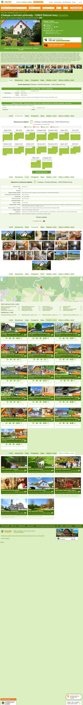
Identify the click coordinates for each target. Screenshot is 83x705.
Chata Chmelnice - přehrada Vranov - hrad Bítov (13, 376)
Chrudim (13, 17)
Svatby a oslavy (74, 10)
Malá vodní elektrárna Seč (27, 308)
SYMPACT (7, 538)
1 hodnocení (25, 367)
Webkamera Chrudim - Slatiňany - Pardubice (71, 314)
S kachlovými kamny (58, 10)
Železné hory (65, 307)
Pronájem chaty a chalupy (6, 535)
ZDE (21, 338)
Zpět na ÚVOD (78, 525)
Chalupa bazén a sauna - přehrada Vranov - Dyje (40, 397)
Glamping (80, 10)
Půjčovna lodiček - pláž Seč (27, 310)
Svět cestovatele (41, 535)
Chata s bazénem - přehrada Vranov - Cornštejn (66, 333)
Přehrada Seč (3, 308)
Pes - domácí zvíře (14, 10)
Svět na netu (34, 535)
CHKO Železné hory (46, 306)
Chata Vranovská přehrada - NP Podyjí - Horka (39, 376)
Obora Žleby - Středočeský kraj (36, 469)
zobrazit (34, 43)
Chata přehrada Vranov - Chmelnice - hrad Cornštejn (41, 354)
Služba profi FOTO (30, 525)
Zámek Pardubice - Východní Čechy (10, 511)
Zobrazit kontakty (22, 330)
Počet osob (58, 5)
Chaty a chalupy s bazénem (17, 535)
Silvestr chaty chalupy (27, 535)
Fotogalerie (35, 80)
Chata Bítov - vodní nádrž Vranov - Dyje (11, 333)
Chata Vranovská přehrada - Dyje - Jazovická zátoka (41, 418)
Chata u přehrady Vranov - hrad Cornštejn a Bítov (67, 354)
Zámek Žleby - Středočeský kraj (63, 469)
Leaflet (70, 301)
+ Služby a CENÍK (8, 699)
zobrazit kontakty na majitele (63, 40)
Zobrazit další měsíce (41, 172)
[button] (41, 287)
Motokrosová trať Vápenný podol (69, 308)
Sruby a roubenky (49, 10)
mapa (41, 17)
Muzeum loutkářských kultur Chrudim (10, 490)
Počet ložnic (65, 5)
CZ (79, 2)
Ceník (11, 80)
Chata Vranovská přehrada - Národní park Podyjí (13, 354)
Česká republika (11, 12)
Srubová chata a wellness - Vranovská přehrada (13, 418)
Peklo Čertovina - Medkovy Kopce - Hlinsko (65, 490)
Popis (27, 80)
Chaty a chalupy (4, 12)
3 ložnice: (48, 25)
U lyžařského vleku (67, 10)
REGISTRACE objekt (67, 2)
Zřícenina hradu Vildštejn (26, 307)
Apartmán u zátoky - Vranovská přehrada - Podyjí (13, 397)
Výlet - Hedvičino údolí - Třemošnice (10, 469)
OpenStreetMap (75, 301)
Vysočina (16, 12)
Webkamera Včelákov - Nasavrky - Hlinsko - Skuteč (50, 314)
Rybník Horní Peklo (46, 310)
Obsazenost (19, 80)
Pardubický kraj (19, 17)
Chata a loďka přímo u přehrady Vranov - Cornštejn (67, 397)
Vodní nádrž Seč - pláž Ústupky (7, 310)
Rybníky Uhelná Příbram (68, 310)
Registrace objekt (68, 525)
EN (81, 2)
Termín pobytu (31, 5)
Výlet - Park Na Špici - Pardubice (36, 511)
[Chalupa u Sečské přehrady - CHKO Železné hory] (8, 235)
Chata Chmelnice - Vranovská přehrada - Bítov (39, 333)
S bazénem (27, 10)
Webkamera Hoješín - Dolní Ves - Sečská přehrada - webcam (30, 314)
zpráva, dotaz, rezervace (56, 45)
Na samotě (32, 10)
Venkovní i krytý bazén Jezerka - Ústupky (9, 306)
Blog (57, 525)
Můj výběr (51, 2)
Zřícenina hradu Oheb (5, 307)
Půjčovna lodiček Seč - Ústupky (28, 306)
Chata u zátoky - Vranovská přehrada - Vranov (66, 376)
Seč (7, 17)
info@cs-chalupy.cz (20, 532)
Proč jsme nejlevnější (5, 525)
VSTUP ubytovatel (57, 2)
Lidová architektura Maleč (47, 308)
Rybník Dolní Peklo (67, 306)
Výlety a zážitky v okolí (66, 80)
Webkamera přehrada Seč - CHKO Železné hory (9, 314)
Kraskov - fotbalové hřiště (47, 307)
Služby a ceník (14, 525)
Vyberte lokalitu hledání (5, 5)
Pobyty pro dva (38, 10)
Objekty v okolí (51, 80)
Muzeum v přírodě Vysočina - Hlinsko (37, 490)
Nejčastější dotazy (21, 525)
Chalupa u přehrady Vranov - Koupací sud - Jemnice (14, 439)
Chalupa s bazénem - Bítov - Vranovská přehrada (67, 418)
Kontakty (74, 2)
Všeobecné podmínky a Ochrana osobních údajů (45, 525)
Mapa (42, 80)
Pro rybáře (44, 10)
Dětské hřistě (21, 10)
